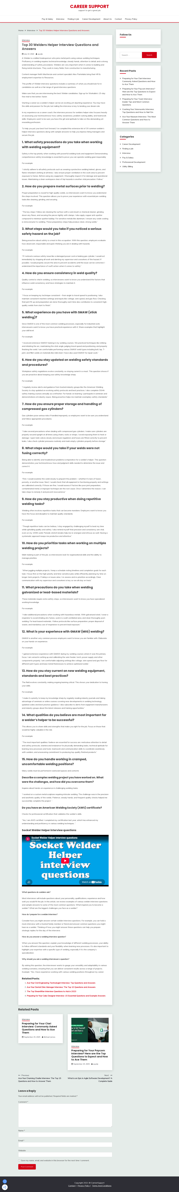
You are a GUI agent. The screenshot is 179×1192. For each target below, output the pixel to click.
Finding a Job (73, 19)
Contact (118, 19)
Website (22, 1150)
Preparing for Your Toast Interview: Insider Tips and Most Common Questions (137, 102)
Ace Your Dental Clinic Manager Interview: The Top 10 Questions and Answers (61, 987)
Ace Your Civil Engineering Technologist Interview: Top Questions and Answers (61, 983)
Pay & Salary (47, 19)
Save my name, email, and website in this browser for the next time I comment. (55, 1160)
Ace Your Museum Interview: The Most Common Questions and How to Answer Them (139, 119)
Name (21, 1130)
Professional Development (133, 162)
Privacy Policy (131, 19)
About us (107, 19)
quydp (40, 54)
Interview (60, 19)
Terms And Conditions (101, 1185)
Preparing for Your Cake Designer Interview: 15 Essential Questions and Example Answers (66, 995)
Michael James (49, 1037)
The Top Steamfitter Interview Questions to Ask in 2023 (51, 991)
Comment (23, 1102)
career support (89, 6)
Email (21, 1140)
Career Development (91, 19)
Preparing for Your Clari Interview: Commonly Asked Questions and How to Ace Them (39, 1028)
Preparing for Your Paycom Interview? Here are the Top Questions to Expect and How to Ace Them (89, 1055)
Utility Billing (127, 166)
